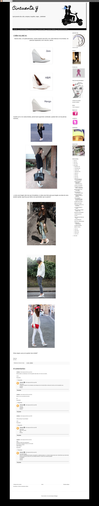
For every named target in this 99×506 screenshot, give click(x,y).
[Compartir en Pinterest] (32, 363)
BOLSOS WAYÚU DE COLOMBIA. (78, 190)
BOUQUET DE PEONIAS (79, 212)
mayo (76, 177)
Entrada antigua (66, 484)
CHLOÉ (75, 215)
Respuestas (20, 380)
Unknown (21, 382)
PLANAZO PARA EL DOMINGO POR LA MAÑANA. (78, 195)
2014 (75, 163)
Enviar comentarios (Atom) (23, 486)
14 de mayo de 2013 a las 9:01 (31, 452)
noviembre (77, 168)
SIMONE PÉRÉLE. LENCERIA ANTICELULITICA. (78, 182)
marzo (76, 230)
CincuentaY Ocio (33, 29)
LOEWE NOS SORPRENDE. (77, 223)
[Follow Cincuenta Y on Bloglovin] (77, 97)
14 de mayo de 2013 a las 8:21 (26, 439)
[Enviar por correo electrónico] (27, 363)
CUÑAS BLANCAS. (78, 214)
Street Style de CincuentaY (62, 29)
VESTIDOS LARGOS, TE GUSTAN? (78, 205)
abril (75, 229)
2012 (75, 235)
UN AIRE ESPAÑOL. (78, 225)
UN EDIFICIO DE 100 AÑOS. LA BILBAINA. (78, 187)
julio (75, 174)
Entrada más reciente (17, 484)
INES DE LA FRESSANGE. (79, 221)
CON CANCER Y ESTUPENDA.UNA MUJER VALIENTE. (78, 199)
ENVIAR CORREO (75, 102)
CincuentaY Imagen (41, 29)
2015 (75, 162)
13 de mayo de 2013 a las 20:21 (26, 372)
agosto (76, 173)
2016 (75, 160)
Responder (18, 377)
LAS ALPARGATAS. (77, 219)
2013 (75, 165)
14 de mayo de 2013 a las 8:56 (31, 382)
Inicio (42, 484)
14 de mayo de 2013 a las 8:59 (31, 427)
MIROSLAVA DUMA (78, 203)
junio (76, 176)
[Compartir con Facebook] (31, 363)
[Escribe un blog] (28, 363)
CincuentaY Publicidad (51, 29)
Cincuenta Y (25, 8)
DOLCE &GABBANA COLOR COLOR (78, 180)
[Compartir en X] (29, 363)
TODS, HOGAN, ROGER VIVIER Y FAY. (78, 210)
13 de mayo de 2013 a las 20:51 (26, 394)
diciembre (76, 166)
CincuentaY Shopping (24, 29)
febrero (76, 232)
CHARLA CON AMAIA (78, 185)
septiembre (77, 171)
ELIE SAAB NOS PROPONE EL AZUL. (78, 192)
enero (76, 233)
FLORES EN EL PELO (78, 201)
